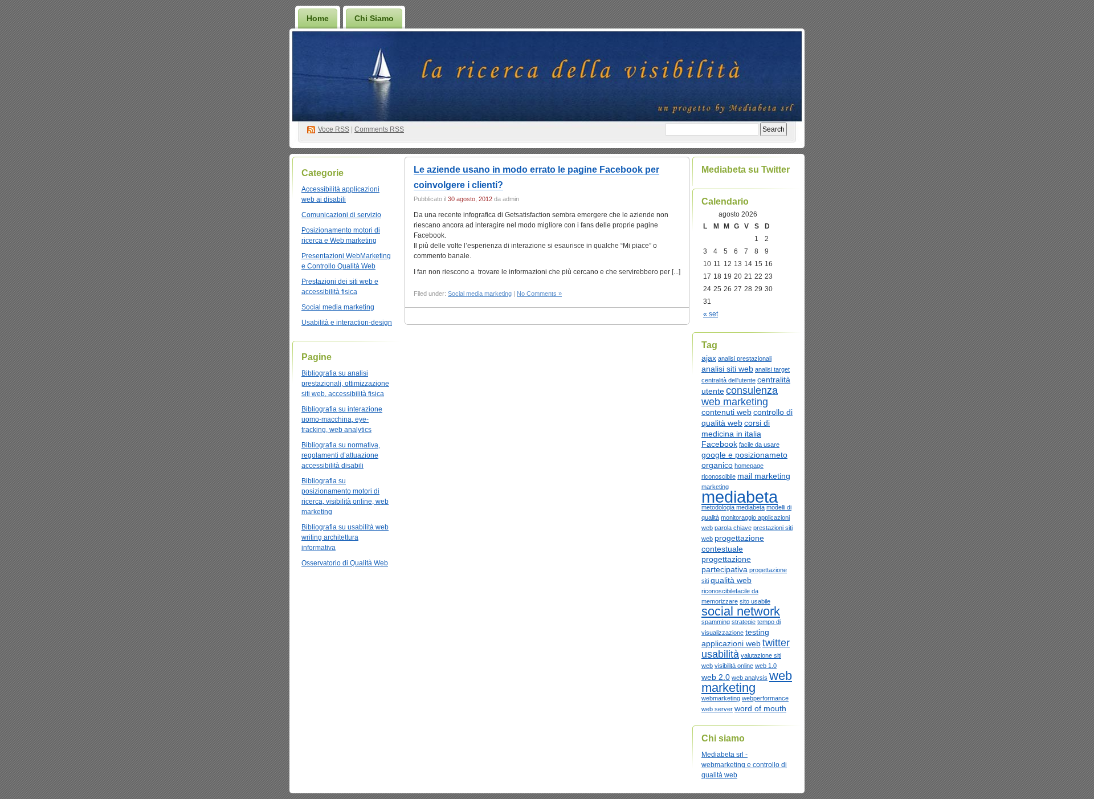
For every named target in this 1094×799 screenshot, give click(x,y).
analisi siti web (727, 368)
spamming (715, 621)
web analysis (750, 677)
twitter (776, 643)
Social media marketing (337, 307)
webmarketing (720, 698)
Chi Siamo (374, 18)
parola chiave (733, 527)
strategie (744, 621)
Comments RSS (379, 129)
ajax (708, 357)
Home (318, 18)
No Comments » (539, 293)
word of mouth (760, 708)
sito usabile (755, 601)
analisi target (772, 369)
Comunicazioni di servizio (341, 215)
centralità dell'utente (728, 380)
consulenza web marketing (739, 396)
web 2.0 (715, 677)
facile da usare (759, 444)
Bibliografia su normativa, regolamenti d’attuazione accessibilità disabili (340, 455)
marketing (715, 486)
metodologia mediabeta (733, 507)
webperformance (765, 698)
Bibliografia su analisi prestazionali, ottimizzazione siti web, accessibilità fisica (345, 383)
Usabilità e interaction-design (346, 323)
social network (740, 611)
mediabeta (739, 496)
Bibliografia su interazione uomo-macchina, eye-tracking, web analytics (341, 419)
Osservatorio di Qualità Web (344, 563)
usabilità (720, 654)
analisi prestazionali (744, 358)
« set (710, 314)
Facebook (719, 444)
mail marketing (763, 475)
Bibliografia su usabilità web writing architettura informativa (345, 537)
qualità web (731, 580)
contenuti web (726, 412)
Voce (333, 129)
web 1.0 (766, 665)
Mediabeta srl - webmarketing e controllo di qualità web (744, 765)
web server (717, 709)
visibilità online (734, 665)
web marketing (746, 681)
